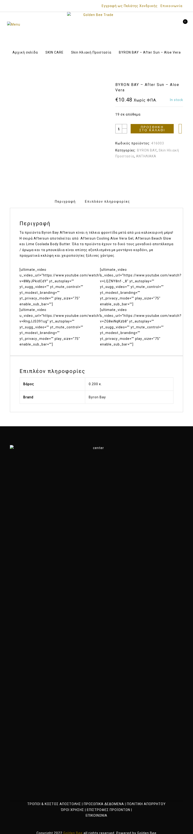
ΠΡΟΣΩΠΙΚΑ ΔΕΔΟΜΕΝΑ (104, 804)
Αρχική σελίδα (25, 52)
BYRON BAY (147, 150)
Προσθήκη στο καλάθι (152, 128)
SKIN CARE (54, 52)
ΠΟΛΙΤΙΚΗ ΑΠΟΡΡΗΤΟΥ (146, 804)
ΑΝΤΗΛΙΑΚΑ (146, 156)
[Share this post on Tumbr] (162, 169)
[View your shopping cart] (182, 24)
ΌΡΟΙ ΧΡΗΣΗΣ (72, 810)
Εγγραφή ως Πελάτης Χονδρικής (130, 6)
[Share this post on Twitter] (144, 169)
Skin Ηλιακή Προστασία (91, 52)
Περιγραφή (65, 201)
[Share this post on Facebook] (136, 169)
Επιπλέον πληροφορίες (107, 201)
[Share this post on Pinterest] (153, 169)
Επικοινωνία (171, 6)
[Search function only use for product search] (157, 24)
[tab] (65, 202)
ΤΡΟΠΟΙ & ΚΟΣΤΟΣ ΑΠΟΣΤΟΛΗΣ (54, 804)
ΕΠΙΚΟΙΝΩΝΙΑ (96, 815)
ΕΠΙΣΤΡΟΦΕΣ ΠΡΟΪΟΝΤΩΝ (108, 810)
